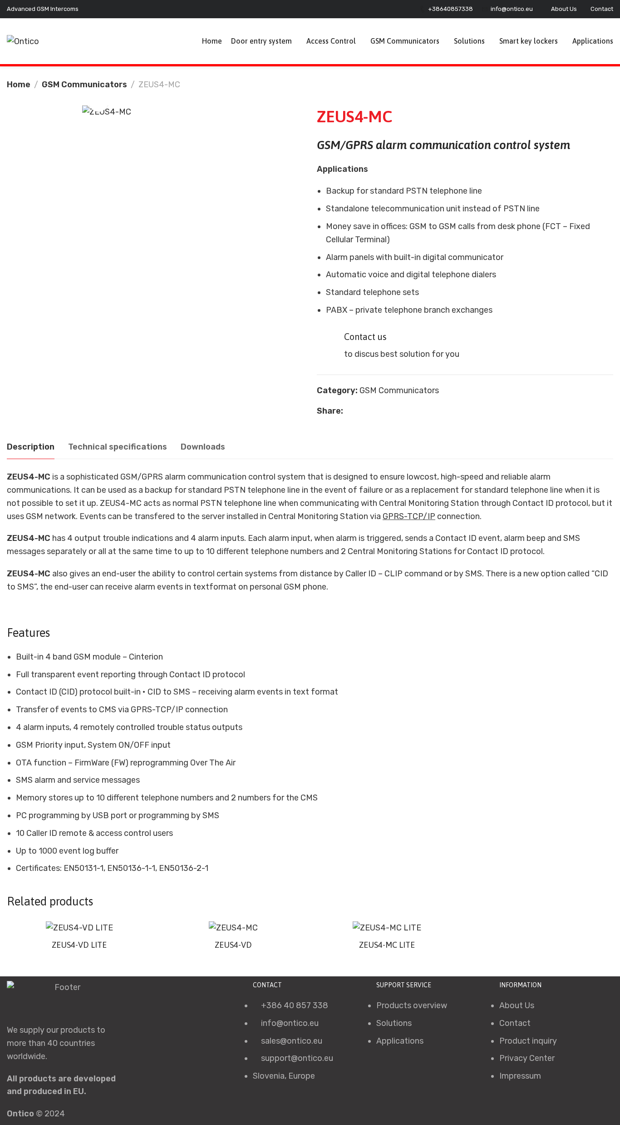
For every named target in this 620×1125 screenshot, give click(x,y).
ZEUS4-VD (233, 945)
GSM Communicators (84, 85)
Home (18, 85)
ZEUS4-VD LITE (79, 945)
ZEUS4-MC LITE (387, 945)
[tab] (30, 447)
